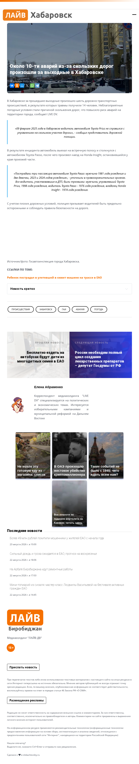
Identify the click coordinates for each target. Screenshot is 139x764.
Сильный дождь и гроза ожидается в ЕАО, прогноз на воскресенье (53, 553)
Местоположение (47, 426)
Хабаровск (46, 309)
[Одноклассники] (17, 85)
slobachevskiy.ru (31, 754)
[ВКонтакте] (12, 85)
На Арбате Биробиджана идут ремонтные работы (41, 569)
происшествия (68, 81)
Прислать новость (23, 667)
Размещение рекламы (26, 700)
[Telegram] (37, 85)
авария (80, 309)
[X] (27, 85)
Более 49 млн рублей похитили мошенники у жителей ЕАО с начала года (57, 538)
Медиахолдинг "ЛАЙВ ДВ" (24, 638)
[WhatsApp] (32, 85)
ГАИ (64, 309)
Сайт (37, 426)
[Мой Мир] (22, 85)
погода (98, 309)
